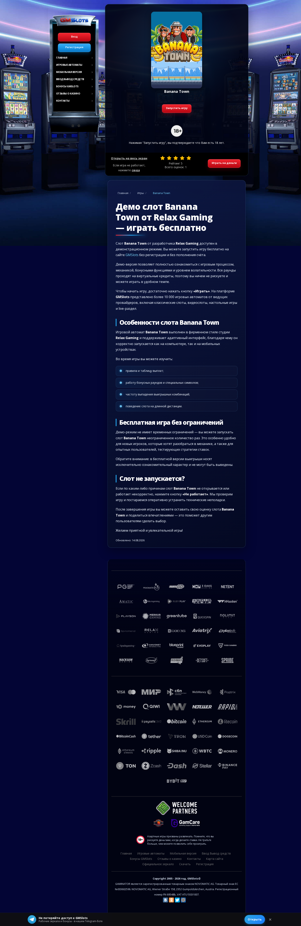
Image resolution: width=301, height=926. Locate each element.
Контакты (63, 100)
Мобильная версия (69, 72)
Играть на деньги (224, 163)
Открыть (255, 919)
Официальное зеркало (158, 864)
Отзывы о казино (68, 93)
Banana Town (161, 193)
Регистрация (74, 47)
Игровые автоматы (69, 65)
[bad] (162, 158)
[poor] (169, 158)
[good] (182, 158)
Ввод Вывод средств (70, 79)
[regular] (175, 158)
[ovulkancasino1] (73, 126)
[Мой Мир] (183, 900)
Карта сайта (214, 859)
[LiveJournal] (189, 900)
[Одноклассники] (171, 900)
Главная (61, 57)
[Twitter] (177, 900)
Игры (140, 193)
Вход (74, 36)
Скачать (185, 864)
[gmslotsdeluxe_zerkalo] (79, 126)
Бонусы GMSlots (67, 86)
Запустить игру (177, 108)
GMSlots (132, 255)
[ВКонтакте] (165, 900)
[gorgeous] (189, 158)
